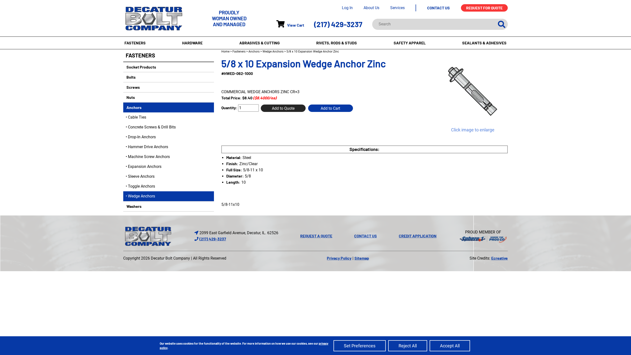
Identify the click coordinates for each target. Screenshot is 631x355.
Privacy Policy (339, 258)
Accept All (450, 345)
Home (225, 51)
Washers (133, 206)
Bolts (131, 77)
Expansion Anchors (144, 166)
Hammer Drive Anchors (148, 146)
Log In (347, 7)
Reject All (408, 345)
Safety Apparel (410, 42)
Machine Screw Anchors (149, 156)
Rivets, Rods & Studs (336, 42)
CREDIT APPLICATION (418, 235)
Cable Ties (137, 117)
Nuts (130, 97)
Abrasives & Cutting (259, 42)
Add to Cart (330, 108)
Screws (133, 87)
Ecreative (499, 258)
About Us (371, 7)
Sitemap (361, 258)
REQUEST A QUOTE (316, 235)
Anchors (133, 107)
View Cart (295, 25)
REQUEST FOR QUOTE (484, 7)
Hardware (192, 42)
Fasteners (135, 42)
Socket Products (141, 67)
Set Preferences (359, 345)
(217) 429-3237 (338, 24)
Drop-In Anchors (142, 137)
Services (397, 7)
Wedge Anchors (141, 196)
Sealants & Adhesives (484, 42)
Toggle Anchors (141, 186)
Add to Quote (283, 108)
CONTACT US (438, 7)
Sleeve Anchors (141, 176)
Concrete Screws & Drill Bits (152, 127)
